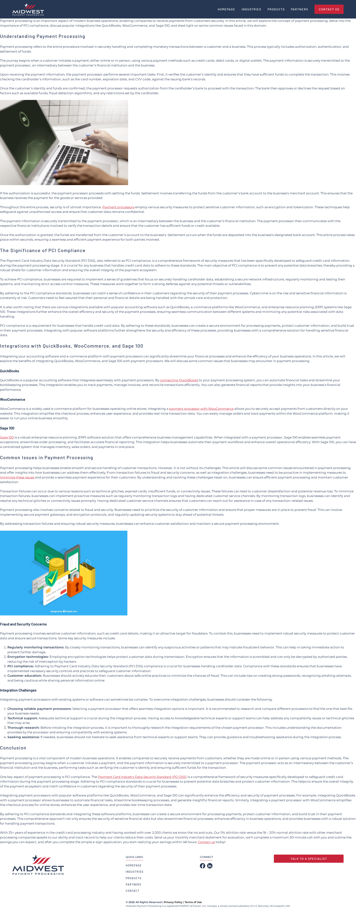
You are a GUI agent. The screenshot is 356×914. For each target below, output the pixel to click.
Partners (133, 884)
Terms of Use (193, 902)
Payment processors (118, 207)
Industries (135, 871)
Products (133, 878)
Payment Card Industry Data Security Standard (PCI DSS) (142, 777)
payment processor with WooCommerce (201, 409)
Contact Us (329, 9)
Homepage (134, 865)
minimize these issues (17, 477)
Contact (132, 890)
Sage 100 (7, 437)
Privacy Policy (173, 902)
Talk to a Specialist (309, 858)
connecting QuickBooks (179, 380)
